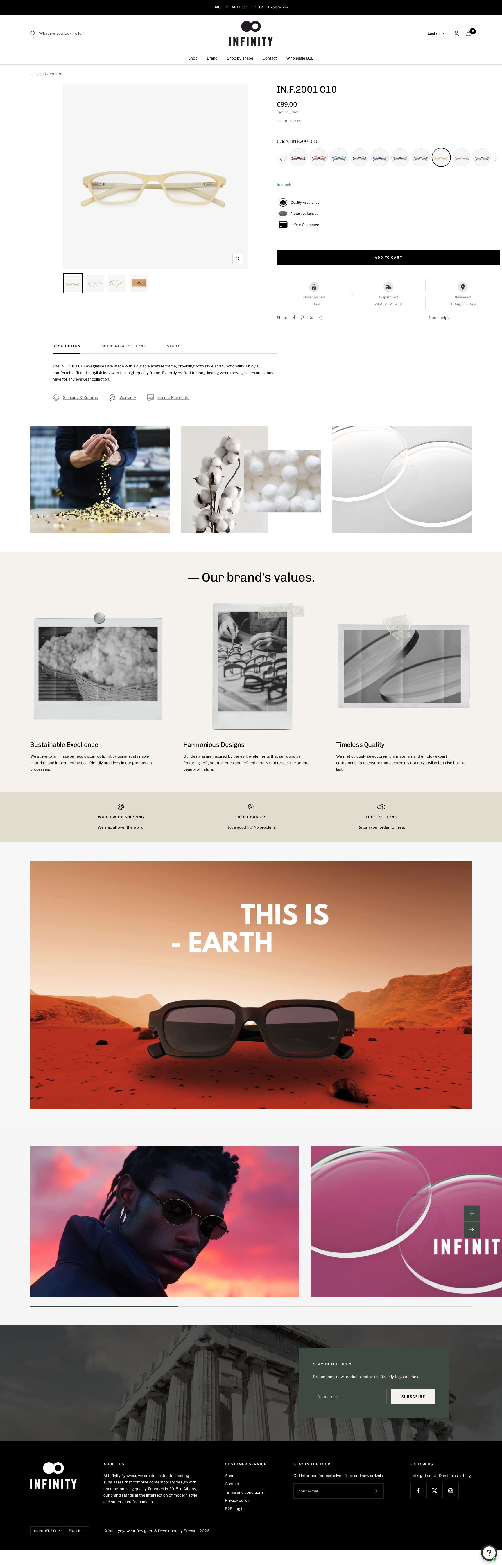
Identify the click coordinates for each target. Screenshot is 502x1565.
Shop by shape (240, 58)
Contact (270, 58)
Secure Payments (173, 397)
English (434, 33)
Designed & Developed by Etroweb (168, 1530)
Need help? (439, 317)
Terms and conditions (244, 1492)
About (230, 1475)
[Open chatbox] (489, 1553)
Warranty (127, 397)
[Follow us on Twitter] (434, 1491)
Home (34, 74)
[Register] (375, 1491)
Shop (193, 58)
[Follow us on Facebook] (418, 1491)
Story (173, 346)
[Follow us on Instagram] (450, 1491)
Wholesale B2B (300, 58)
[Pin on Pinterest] (302, 317)
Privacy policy (237, 1500)
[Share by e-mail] (321, 318)
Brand (212, 58)
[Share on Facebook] (294, 317)
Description (66, 346)
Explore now (278, 7)
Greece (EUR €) (45, 1531)
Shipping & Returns (123, 346)
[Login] (456, 33)
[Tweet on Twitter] (311, 317)
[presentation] (281, 159)
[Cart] (469, 33)
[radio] (298, 157)
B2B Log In (235, 1508)
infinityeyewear (121, 1530)
